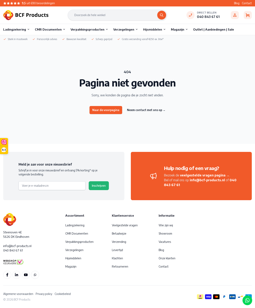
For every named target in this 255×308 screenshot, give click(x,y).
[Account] (235, 15)
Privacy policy (44, 294)
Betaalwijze (119, 233)
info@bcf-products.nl (207, 180)
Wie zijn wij (166, 225)
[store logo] (25, 15)
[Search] (161, 15)
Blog (236, 3)
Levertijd (117, 250)
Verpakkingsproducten (79, 241)
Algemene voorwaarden (18, 294)
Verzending (119, 241)
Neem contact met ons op (146, 110)
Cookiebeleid (63, 294)
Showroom (165, 233)
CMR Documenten (76, 233)
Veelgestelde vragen (125, 225)
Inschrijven (99, 185)
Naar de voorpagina (105, 110)
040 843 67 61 (208, 17)
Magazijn (70, 266)
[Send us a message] (247, 300)
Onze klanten (167, 258)
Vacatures (165, 241)
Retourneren (120, 266)
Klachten (117, 258)
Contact (247, 3)
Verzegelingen (74, 250)
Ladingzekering (74, 225)
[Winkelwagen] (248, 15)
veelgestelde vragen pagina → (204, 175)
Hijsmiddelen (73, 258)
